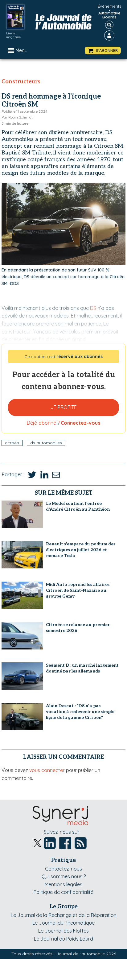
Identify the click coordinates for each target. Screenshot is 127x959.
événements (109, 6)
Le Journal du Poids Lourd (63, 939)
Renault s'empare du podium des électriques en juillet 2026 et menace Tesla (80, 549)
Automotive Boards (109, 15)
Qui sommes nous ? (64, 876)
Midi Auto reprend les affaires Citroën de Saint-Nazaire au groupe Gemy (77, 590)
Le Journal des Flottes (63, 931)
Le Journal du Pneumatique (63, 923)
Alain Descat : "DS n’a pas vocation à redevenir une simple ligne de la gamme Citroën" (80, 711)
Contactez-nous (63, 869)
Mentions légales (63, 884)
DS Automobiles (46, 443)
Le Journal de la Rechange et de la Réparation (64, 915)
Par (17, 117)
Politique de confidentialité (63, 892)
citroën (12, 443)
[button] (103, 50)
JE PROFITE (64, 407)
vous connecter (47, 770)
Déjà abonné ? (63, 423)
